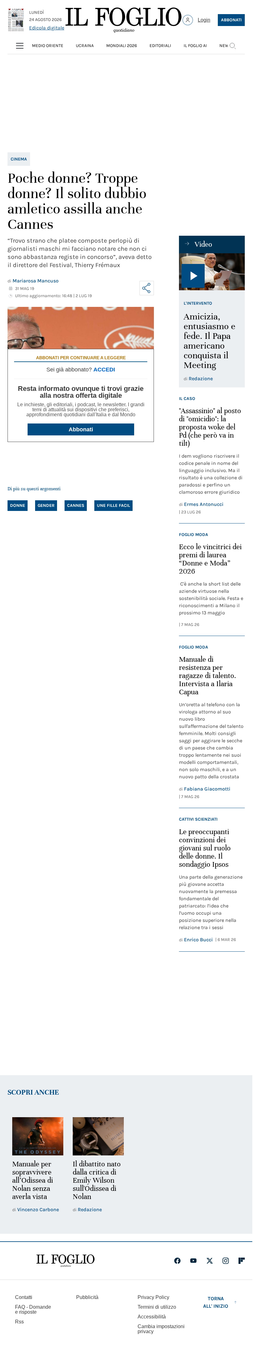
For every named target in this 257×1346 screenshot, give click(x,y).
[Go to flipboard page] (242, 1260)
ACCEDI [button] (104, 369)
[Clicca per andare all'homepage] (65, 1260)
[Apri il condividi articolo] (146, 288)
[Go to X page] (210, 1260)
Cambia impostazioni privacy (161, 1328)
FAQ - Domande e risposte (33, 1308)
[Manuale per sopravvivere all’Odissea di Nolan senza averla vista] (37, 1135)
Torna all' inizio (215, 1301)
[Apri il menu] (19, 45)
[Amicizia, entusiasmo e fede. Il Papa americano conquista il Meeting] (212, 271)
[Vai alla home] (123, 20)
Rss (19, 1320)
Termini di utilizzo (157, 1306)
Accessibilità (152, 1315)
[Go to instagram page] (226, 1260)
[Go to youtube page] (193, 1260)
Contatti (23, 1296)
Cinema (19, 159)
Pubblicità (87, 1296)
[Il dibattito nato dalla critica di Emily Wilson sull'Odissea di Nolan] (96, 1135)
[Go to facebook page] (177, 1260)
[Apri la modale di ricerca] (232, 45)
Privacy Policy (153, 1296)
